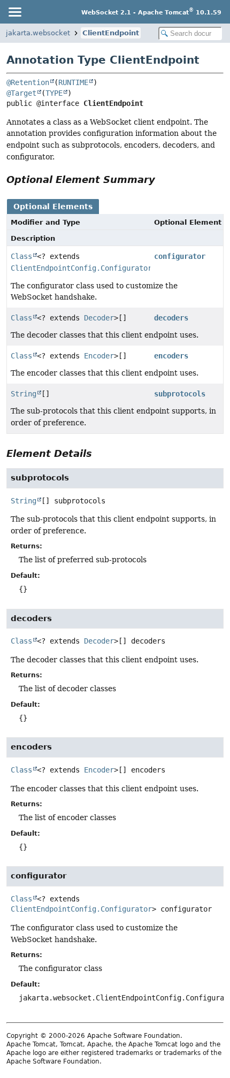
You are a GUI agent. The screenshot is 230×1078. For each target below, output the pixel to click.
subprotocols (179, 393)
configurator (179, 256)
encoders (171, 355)
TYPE (54, 93)
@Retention (27, 82)
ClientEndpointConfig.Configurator (81, 268)
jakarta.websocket (38, 33)
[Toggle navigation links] (14, 11)
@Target (21, 93)
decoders (171, 318)
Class (21, 256)
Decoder (99, 318)
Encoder (99, 355)
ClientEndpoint (110, 33)
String (23, 393)
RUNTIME (73, 82)
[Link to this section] (162, 179)
